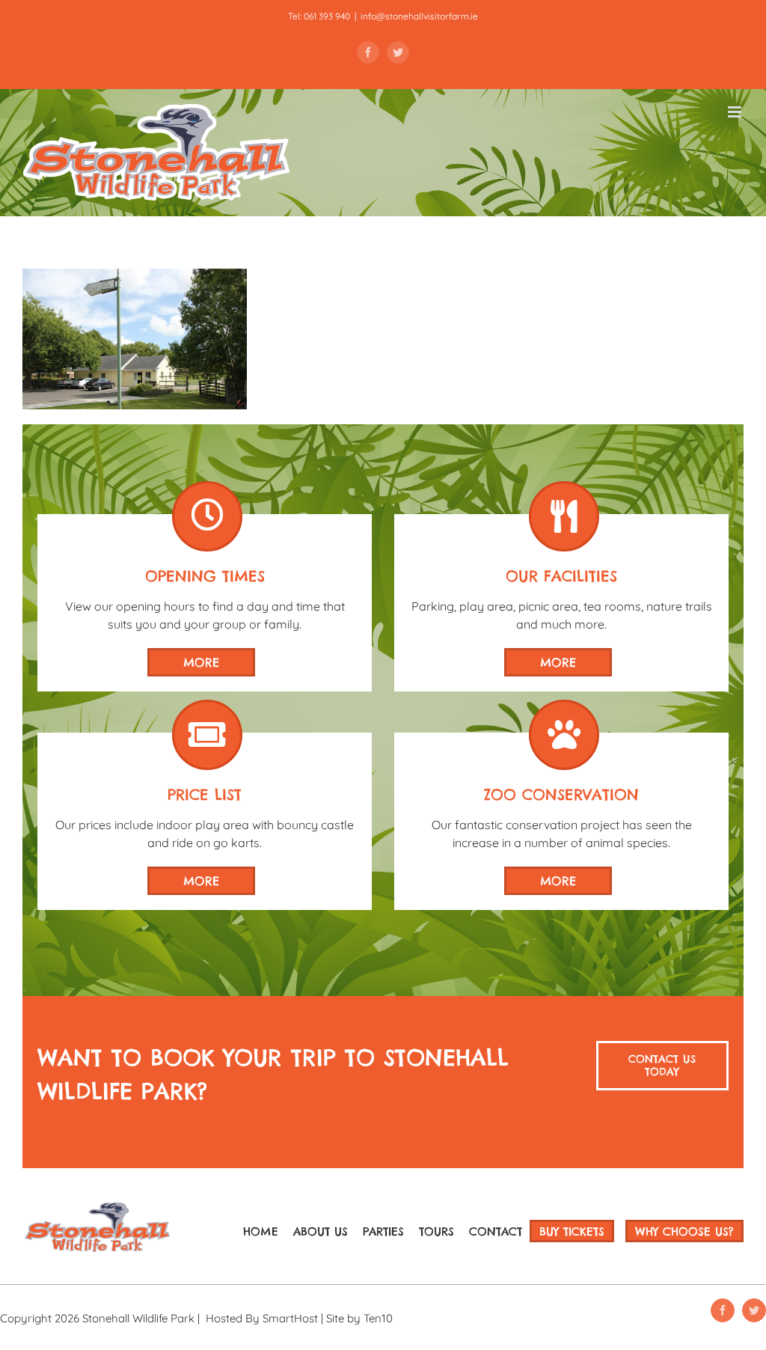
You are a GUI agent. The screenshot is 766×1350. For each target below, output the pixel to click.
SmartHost (290, 1318)
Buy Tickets (571, 1231)
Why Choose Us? (684, 1231)
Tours (436, 1231)
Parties (383, 1231)
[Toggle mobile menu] (736, 112)
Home (260, 1231)
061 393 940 (327, 16)
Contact (495, 1231)
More (201, 662)
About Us (320, 1231)
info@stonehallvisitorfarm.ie (419, 16)
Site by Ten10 (359, 1318)
